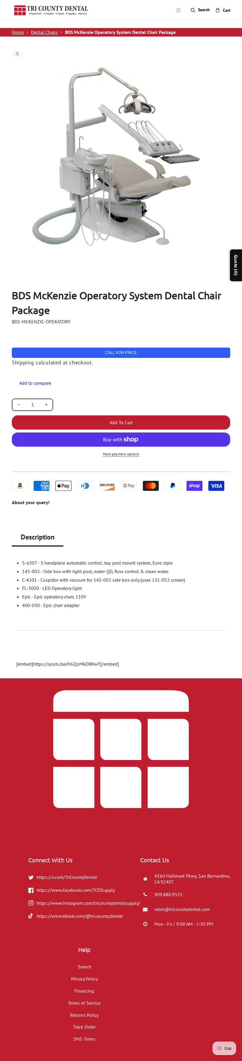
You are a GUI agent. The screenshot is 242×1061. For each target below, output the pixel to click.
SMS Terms (84, 1039)
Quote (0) (235, 265)
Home (18, 32)
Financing (84, 991)
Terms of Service (84, 1003)
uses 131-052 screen (163, 580)
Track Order (84, 1027)
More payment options (121, 454)
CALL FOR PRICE (121, 353)
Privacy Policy (84, 979)
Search (84, 967)
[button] (178, 10)
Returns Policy (84, 1015)
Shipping (23, 362)
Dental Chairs (44, 32)
